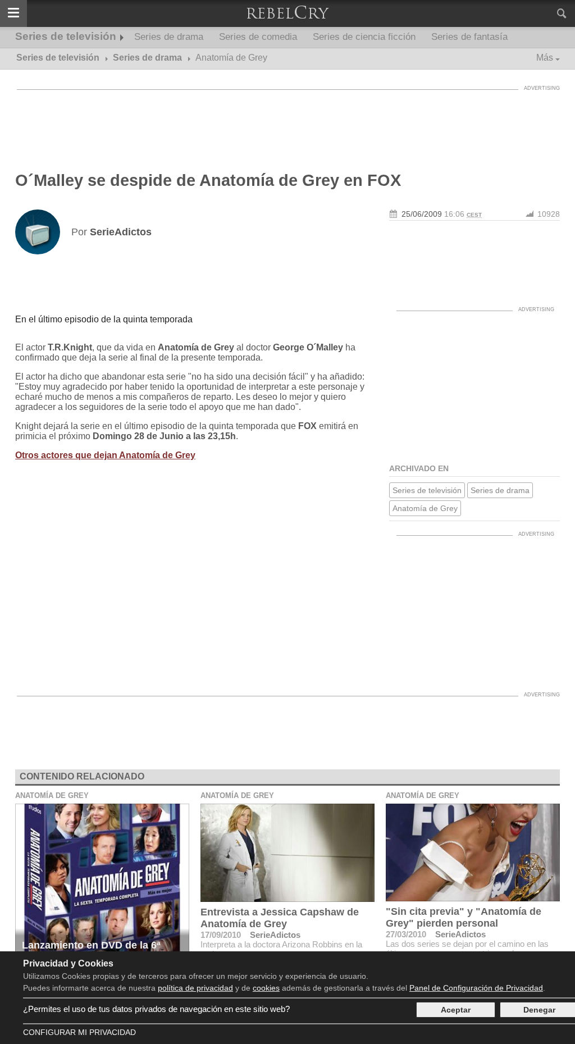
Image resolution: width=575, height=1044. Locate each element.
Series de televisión (65, 36)
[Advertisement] (287, 120)
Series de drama (168, 36)
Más (544, 57)
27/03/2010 (406, 934)
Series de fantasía (469, 36)
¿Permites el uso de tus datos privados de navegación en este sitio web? (156, 1009)
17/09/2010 (220, 935)
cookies (266, 987)
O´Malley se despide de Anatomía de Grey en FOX (208, 180)
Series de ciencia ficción (364, 36)
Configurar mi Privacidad (79, 1032)
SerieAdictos (275, 935)
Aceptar (456, 1009)
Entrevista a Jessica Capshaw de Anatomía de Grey (279, 917)
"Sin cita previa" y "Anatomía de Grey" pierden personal (463, 917)
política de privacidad (195, 987)
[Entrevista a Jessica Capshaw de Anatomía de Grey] (287, 853)
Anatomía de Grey (425, 508)
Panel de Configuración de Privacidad (476, 987)
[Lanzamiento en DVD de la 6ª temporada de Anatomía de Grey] (102, 886)
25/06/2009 (421, 213)
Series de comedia (258, 36)
